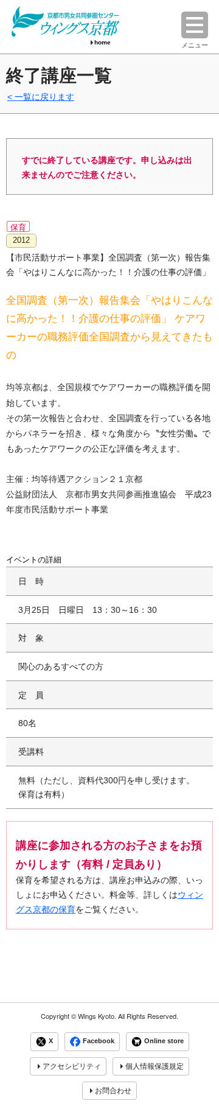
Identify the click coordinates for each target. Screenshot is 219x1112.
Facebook (98, 1041)
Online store (164, 1041)
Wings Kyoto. (97, 1016)
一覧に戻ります (44, 97)
